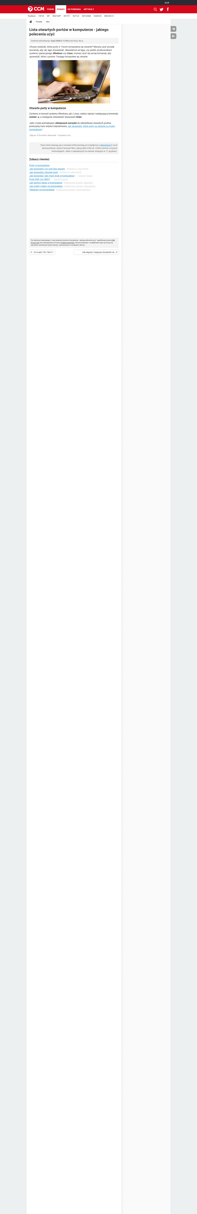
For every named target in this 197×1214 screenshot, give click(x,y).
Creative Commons (68, 243)
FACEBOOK (97, 16)
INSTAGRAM (86, 16)
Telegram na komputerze (42, 189)
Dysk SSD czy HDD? (39, 179)
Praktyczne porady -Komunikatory (73, 189)
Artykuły (89, 9)
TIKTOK (41, 16)
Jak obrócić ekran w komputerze (45, 182)
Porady (61, 9)
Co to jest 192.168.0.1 (43, 252)
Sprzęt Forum (85, 175)
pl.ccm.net (35, 243)
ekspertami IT (106, 145)
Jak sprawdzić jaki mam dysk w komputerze (51, 175)
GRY (48, 16)
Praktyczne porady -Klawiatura (79, 186)
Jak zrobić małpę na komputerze (46, 186)
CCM (113, 240)
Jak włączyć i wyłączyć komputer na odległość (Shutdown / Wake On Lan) (97, 252)
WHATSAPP (57, 16)
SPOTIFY (67, 16)
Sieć (48, 22)
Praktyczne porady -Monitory (78, 182)
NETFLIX (76, 16)
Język (166, 2)
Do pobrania (74, 9)
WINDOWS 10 (109, 16)
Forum (50, 9)
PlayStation (31, 16)
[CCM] (36, 9)
